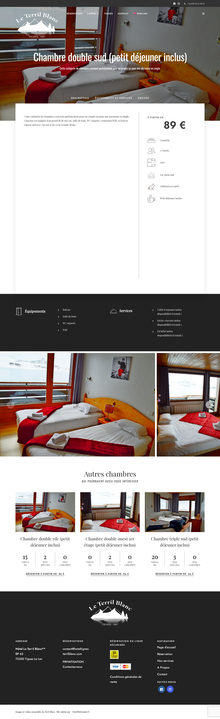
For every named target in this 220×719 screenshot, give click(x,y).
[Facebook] (161, 689)
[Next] (209, 405)
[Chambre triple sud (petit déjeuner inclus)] (175, 512)
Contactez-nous (72, 667)
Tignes (108, 13)
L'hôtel (92, 13)
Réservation (74, 13)
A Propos (163, 667)
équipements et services (113, 97)
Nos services (165, 661)
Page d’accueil (166, 647)
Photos (143, 97)
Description (80, 97)
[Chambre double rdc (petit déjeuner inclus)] (45, 512)
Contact (123, 13)
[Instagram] (179, 3)
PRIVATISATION (73, 662)
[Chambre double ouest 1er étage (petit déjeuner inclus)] (110, 512)
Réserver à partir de (45, 573)
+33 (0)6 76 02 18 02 (196, 3)
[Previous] (10, 405)
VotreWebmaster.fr (80, 711)
